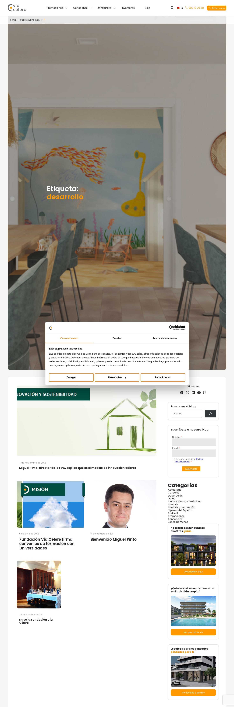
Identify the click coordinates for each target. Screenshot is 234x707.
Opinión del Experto (180, 510)
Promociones (54, 8)
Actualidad (174, 490)
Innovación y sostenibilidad (184, 501)
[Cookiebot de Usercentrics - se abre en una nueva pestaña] (171, 327)
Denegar (71, 377)
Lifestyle (173, 504)
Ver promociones (193, 632)
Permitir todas (163, 377)
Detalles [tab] (117, 338)
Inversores (128, 8)
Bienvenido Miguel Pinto (113, 539)
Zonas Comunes (178, 522)
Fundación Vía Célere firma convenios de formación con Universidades (46, 544)
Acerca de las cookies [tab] (164, 338)
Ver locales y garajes (193, 692)
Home (13, 19)
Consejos (173, 492)
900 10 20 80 (196, 8)
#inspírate (104, 8)
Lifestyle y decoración (181, 507)
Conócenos (80, 8)
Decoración (175, 495)
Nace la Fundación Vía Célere (36, 621)
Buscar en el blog (183, 406)
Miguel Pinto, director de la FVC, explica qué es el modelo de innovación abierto (77, 468)
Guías (171, 498)
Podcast (173, 513)
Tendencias (175, 519)
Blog (147, 8)
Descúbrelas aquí (193, 571)
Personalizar (115, 377)
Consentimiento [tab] (69, 338)
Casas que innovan (30, 19)
